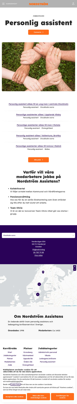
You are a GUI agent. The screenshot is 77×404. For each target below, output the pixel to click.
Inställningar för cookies (62, 397)
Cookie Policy (15, 384)
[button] (73, 3)
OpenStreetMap (67, 305)
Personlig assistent (47, 362)
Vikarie (47, 355)
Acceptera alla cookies (14, 397)
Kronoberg (27, 352)
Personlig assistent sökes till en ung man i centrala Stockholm (38, 104)
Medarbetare (9, 362)
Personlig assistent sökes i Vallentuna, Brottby (38, 135)
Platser (10, 358)
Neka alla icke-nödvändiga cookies (38, 397)
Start (10, 352)
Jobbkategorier (9, 355)
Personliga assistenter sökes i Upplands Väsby (38, 114)
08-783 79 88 (38, 252)
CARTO (75, 305)
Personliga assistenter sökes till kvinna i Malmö (38, 146)
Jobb (10, 365)
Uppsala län (28, 358)
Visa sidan (38, 255)
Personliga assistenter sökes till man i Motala (38, 125)
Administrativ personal (47, 352)
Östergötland (27, 365)
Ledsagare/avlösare (47, 358)
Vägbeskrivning (38, 249)
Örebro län (28, 362)
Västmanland (28, 355)
